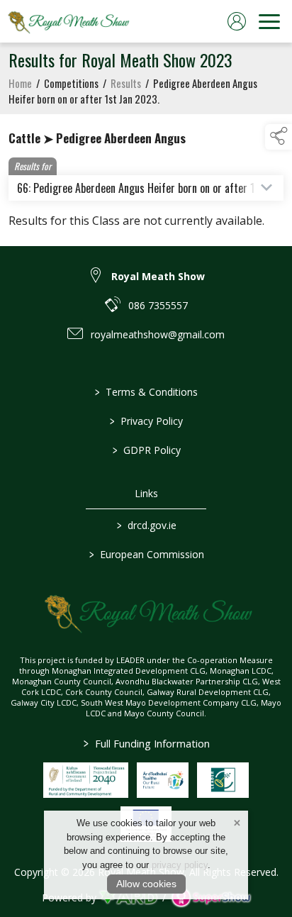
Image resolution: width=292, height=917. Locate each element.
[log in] (236, 21)
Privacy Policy (146, 421)
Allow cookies (146, 883)
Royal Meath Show (158, 276)
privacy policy (180, 865)
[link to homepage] (67, 21)
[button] (278, 137)
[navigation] (269, 21)
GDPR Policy (146, 450)
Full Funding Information (146, 743)
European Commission (146, 554)
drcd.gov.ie (146, 525)
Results (126, 83)
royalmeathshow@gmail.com (158, 334)
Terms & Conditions (146, 392)
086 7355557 (158, 305)
